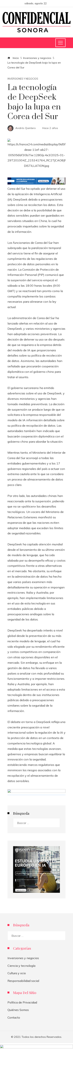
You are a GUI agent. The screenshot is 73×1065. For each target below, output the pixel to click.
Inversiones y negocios (22, 79)
